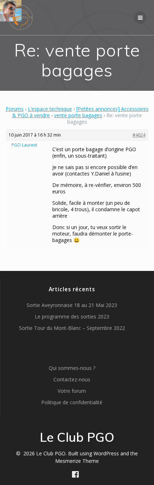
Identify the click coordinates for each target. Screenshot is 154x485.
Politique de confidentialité (71, 402)
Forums (15, 108)
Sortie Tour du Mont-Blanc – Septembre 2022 (72, 328)
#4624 (139, 135)
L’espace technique (50, 108)
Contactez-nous (71, 379)
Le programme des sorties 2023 (72, 316)
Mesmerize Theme (77, 460)
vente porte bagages (78, 115)
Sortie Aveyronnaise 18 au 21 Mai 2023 (72, 305)
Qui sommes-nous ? (72, 368)
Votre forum (72, 390)
